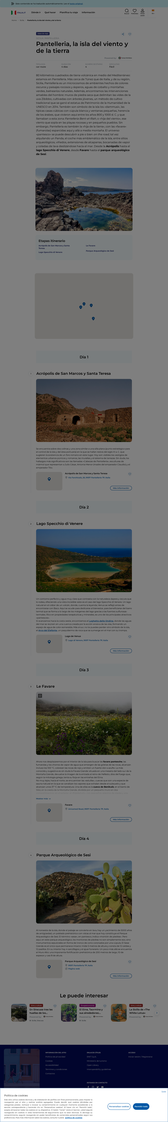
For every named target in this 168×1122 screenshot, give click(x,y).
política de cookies (73, 1117)
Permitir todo (141, 1106)
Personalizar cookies (119, 1106)
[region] (84, 1105)
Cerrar (164, 1091)
